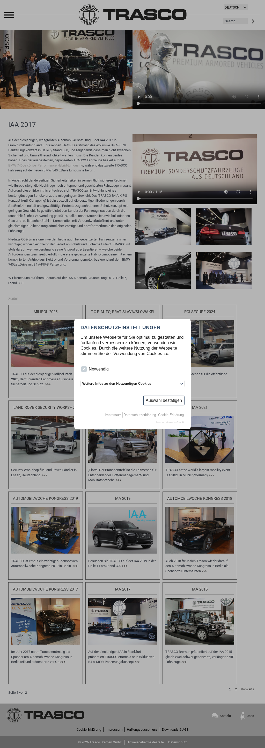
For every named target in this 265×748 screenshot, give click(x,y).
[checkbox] (84, 369)
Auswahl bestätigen (164, 400)
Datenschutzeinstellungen (120, 327)
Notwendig (99, 369)
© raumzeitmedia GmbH (170, 422)
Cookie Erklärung (171, 415)
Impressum (113, 415)
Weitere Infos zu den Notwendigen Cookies (116, 384)
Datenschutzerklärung (139, 415)
